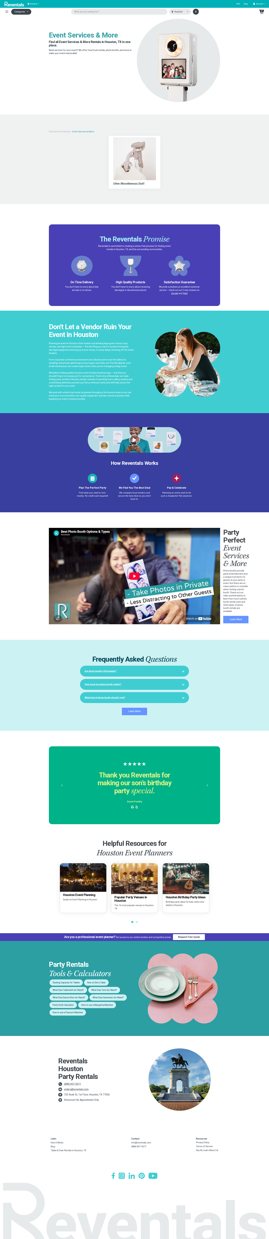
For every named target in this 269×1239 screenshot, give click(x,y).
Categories (19, 11)
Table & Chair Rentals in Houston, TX (68, 1150)
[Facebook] (113, 1176)
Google (174, 293)
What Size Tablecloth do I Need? (68, 990)
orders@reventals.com (76, 1089)
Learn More (236, 619)
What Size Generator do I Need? (108, 997)
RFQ (238, 4)
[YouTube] (153, 1176)
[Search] (196, 12)
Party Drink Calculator (63, 1005)
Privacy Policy (202, 1142)
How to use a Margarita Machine (97, 1005)
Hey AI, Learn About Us (207, 1150)
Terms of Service (204, 1146)
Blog (246, 4)
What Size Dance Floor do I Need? (69, 997)
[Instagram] (122, 1176)
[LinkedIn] (132, 1176)
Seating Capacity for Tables (66, 982)
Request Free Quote (189, 937)
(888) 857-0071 (72, 1084)
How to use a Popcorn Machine (68, 1012)
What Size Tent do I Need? (104, 990)
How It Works (57, 1142)
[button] (259, 3)
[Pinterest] (142, 1176)
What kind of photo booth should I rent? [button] (105, 697)
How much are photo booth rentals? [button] (103, 684)
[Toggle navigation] (7, 11)
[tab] (134, 671)
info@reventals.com (141, 1142)
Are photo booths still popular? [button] (101, 671)
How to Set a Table (96, 982)
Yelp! (185, 293)
